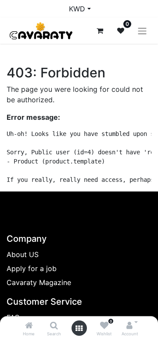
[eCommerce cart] (99, 30)
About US (23, 254)
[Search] (54, 325)
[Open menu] (79, 328)
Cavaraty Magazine (39, 282)
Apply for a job (32, 268)
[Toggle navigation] (142, 30)
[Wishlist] (104, 325)
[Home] (29, 325)
